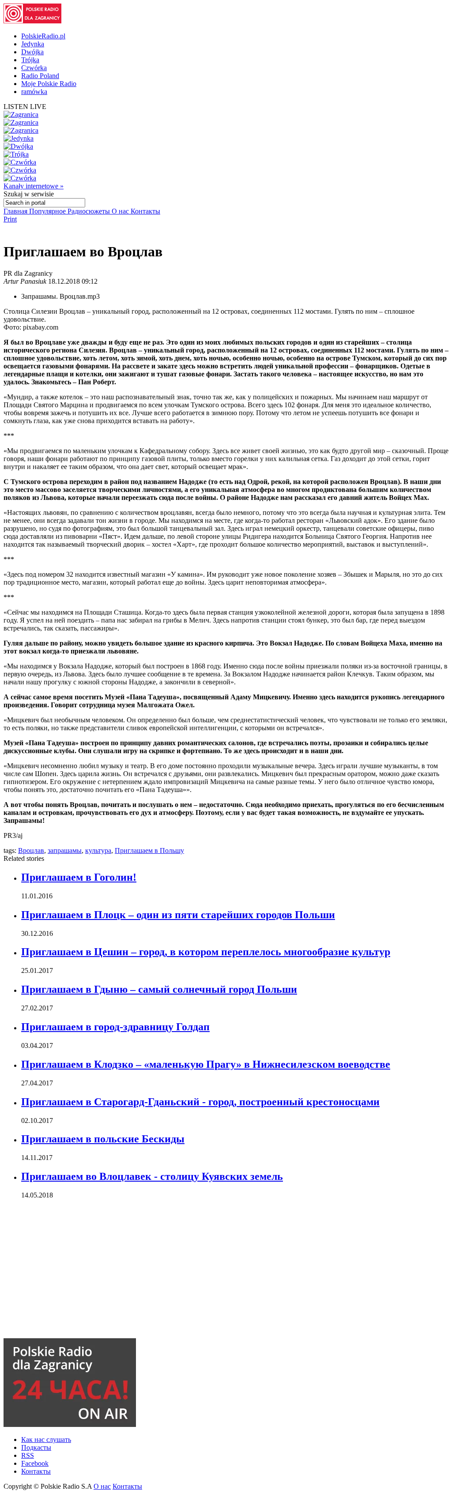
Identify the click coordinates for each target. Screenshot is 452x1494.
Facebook (35, 1463)
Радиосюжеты (90, 211)
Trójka (30, 60)
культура (98, 850)
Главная (16, 211)
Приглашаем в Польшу (149, 850)
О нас (121, 211)
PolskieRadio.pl (43, 36)
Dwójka (32, 52)
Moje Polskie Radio (48, 83)
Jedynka (32, 44)
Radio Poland (40, 75)
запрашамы (65, 850)
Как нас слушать (46, 1439)
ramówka (34, 91)
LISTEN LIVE (25, 106)
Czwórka (34, 67)
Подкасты (36, 1447)
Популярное (48, 211)
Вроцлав (31, 850)
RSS (27, 1455)
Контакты (145, 211)
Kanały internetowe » (34, 186)
